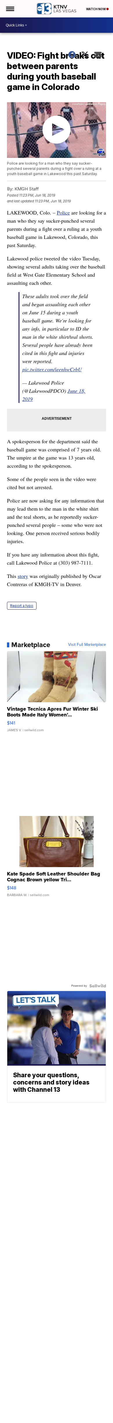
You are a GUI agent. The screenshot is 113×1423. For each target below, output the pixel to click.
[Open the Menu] (9, 8)
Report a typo (21, 606)
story (23, 575)
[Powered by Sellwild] (97, 986)
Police (63, 212)
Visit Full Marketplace (87, 645)
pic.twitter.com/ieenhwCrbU (52, 369)
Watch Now (96, 9)
